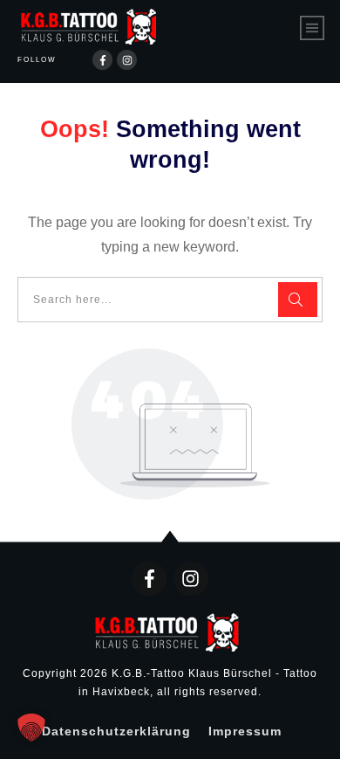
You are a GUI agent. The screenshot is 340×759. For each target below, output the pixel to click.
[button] (31, 727)
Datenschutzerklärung (116, 731)
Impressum (245, 731)
